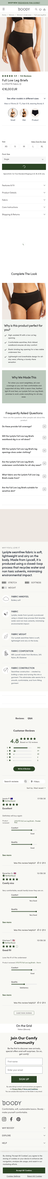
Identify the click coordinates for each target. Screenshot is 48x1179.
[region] (23, 748)
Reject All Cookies (34, 1176)
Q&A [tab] (30, 719)
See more (6, 855)
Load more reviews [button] (24, 1013)
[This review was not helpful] (43, 863)
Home (4, 15)
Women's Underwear (24, 15)
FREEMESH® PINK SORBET (29, 3)
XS (6, 146)
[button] (24, 1079)
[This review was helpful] (38, 863)
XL (42, 146)
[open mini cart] (44, 9)
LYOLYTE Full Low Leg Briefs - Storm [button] (28, 963)
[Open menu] (3, 9)
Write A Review (24, 768)
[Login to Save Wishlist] (40, 9)
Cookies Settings (13, 1176)
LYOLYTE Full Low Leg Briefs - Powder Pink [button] (27, 822)
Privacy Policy (17, 1089)
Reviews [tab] (19, 719)
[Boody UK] (24, 9)
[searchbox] (13, 781)
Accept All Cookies (24, 1170)
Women (11, 15)
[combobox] (36, 788)
